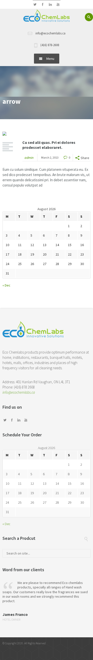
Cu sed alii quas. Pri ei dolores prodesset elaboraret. (48, 145)
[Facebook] (42, 4)
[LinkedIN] (50, 4)
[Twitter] (35, 4)
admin (29, 157)
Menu (50, 58)
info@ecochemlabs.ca (18, 392)
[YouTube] (58, 4)
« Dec (6, 285)
